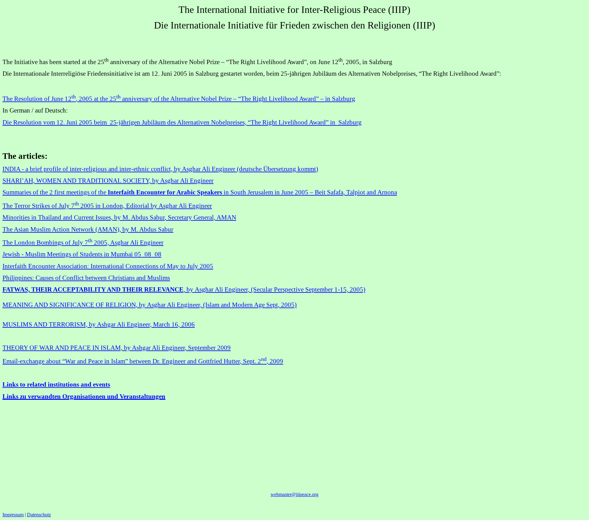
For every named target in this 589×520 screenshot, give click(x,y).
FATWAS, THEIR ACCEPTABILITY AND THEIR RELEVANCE (183, 289)
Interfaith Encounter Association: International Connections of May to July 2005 (107, 266)
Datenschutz (39, 514)
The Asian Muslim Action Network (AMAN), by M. (87, 229)
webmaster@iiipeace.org (294, 494)
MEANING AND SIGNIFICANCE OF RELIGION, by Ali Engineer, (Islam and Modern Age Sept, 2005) (149, 304)
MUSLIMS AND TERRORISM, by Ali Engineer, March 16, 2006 (98, 324)
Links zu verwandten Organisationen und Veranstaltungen (83, 396)
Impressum (13, 514)
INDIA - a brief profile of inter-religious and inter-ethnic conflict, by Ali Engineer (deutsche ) (160, 169)
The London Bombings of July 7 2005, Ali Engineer (83, 242)
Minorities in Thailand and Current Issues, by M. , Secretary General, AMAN (119, 217)
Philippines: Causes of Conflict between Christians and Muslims (86, 277)
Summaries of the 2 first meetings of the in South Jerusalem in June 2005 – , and (199, 192)
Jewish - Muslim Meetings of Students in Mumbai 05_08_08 (81, 254)
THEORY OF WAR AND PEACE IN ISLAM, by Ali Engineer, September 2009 (116, 347)
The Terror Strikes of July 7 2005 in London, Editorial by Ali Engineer (107, 205)
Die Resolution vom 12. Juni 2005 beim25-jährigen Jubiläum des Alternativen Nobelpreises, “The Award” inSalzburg (182, 122)
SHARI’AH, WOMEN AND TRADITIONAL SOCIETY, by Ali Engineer (108, 180)
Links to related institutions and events (56, 384)
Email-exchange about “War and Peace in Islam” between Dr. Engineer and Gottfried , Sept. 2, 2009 (142, 361)
